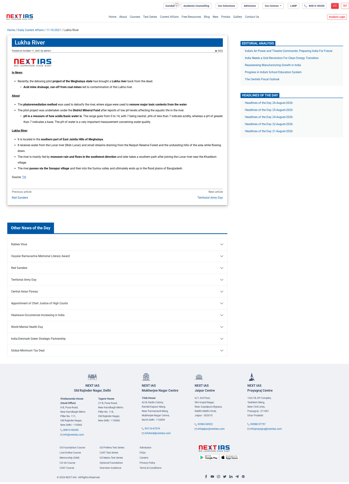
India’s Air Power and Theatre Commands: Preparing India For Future (288, 51)
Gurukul (169, 5)
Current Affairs (169, 17)
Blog (207, 17)
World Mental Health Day (27, 327)
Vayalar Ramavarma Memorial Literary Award (40, 256)
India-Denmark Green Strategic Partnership (38, 338)
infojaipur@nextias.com (211, 428)
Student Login (337, 16)
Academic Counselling (196, 5)
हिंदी (345, 5)
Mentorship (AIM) (69, 457)
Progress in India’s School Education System (273, 72)
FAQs (143, 452)
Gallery (237, 17)
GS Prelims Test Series (112, 447)
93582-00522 (205, 424)
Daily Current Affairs (31, 30)
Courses (135, 17)
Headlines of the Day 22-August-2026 (269, 124)
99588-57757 (258, 424)
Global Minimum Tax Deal (28, 350)
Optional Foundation (111, 462)
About (123, 17)
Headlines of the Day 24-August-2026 (269, 117)
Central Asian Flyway (24, 291)
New (215, 17)
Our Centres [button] (272, 5)
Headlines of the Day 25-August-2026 (269, 110)
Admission (250, 5)
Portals (225, 17)
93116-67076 (152, 428)
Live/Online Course (70, 452)
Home (112, 17)
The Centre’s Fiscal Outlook (262, 79)
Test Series (150, 17)
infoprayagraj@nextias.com (266, 428)
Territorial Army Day (210, 197)
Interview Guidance (110, 467)
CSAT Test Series (109, 452)
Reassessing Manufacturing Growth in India (273, 65)
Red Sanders (20, 197)
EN (334, 5)
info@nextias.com (73, 434)
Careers (144, 457)
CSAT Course (67, 467)
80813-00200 (71, 429)
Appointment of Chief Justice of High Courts (39, 303)
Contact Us (252, 17)
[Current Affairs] (19, 17)
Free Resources (191, 17)
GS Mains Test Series (111, 457)
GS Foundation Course (72, 447)
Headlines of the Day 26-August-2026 (269, 103)
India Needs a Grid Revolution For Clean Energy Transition (282, 58)
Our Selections (226, 5)
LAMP (293, 5)
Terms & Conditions (150, 467)
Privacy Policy (147, 462)
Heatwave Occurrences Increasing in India (38, 315)
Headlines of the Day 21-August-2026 (269, 131)
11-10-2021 (53, 30)
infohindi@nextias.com (158, 433)
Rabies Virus (19, 244)
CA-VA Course (67, 462)
